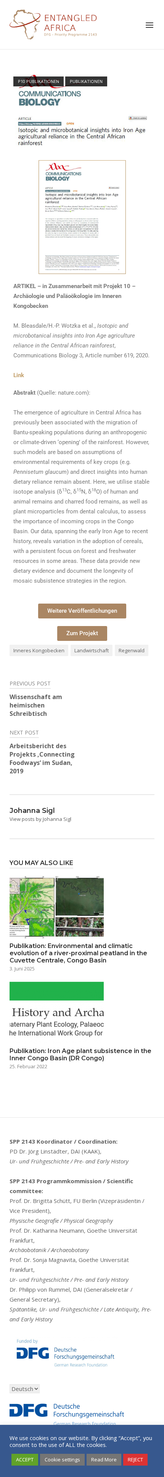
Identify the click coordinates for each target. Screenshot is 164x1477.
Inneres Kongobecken (38, 650)
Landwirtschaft (91, 650)
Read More (104, 1459)
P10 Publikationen (38, 81)
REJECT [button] (135, 1459)
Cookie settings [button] (62, 1459)
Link (18, 375)
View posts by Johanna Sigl (40, 819)
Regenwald (132, 650)
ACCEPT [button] (25, 1459)
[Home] (53, 23)
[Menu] (149, 25)
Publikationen (86, 81)
